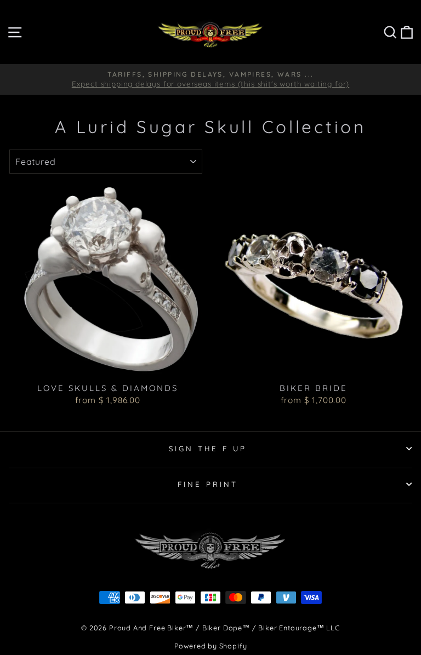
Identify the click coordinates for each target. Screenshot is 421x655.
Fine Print (208, 484)
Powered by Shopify (210, 645)
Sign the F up (208, 448)
